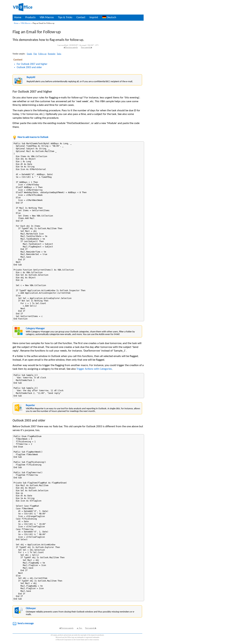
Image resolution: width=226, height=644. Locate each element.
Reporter (30, 405)
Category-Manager (35, 328)
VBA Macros (47, 17)
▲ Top (79, 628)
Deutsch (111, 17)
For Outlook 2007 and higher (32, 64)
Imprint (94, 17)
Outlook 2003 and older (29, 67)
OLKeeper (31, 608)
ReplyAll (31, 77)
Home (17, 17)
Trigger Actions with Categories (94, 369)
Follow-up (42, 54)
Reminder (51, 54)
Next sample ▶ (86, 47)
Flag (35, 54)
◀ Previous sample (71, 47)
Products (30, 17)
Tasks (59, 54)
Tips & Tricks (65, 17)
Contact (80, 17)
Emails (29, 54)
